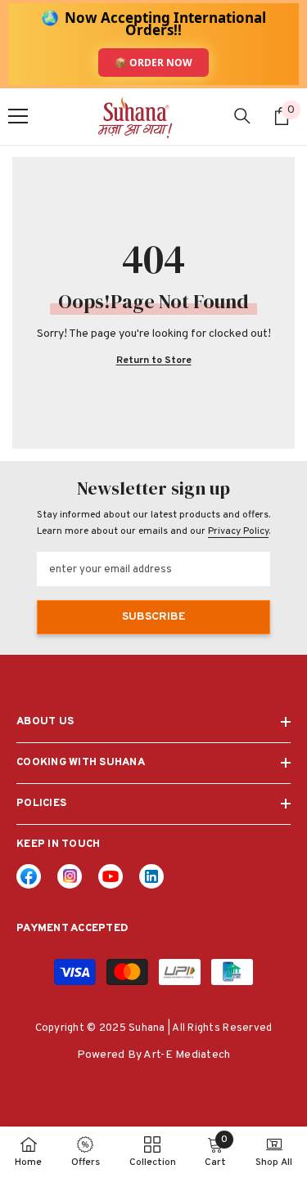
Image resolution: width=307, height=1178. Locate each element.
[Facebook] (28, 876)
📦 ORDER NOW (153, 62)
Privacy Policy (238, 531)
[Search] (242, 116)
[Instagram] (69, 876)
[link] (151, 876)
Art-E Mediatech (186, 1055)
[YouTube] (110, 876)
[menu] (18, 116)
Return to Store (154, 361)
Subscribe (154, 617)
